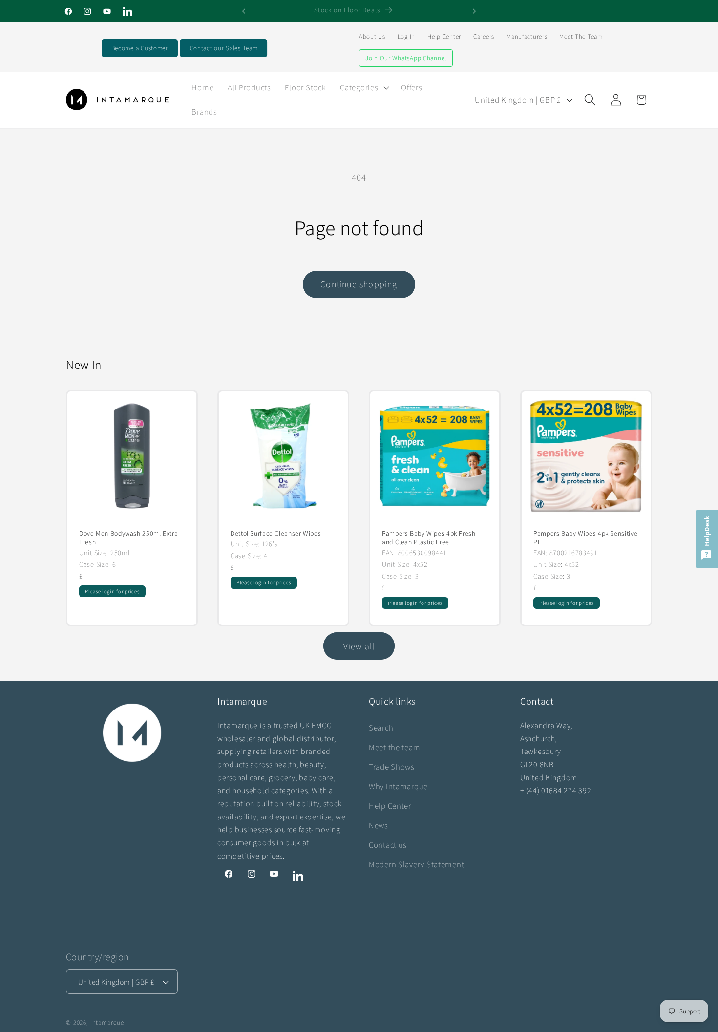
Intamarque (107, 1022)
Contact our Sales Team (224, 48)
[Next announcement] (474, 11)
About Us (372, 36)
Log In (406, 36)
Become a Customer (139, 48)
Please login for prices (112, 591)
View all (359, 646)
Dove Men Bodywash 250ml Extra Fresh (128, 537)
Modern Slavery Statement (416, 864)
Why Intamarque (398, 786)
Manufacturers (527, 36)
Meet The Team (580, 36)
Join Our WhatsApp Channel (405, 58)
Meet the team (394, 747)
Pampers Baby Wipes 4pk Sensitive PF (585, 537)
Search (381, 727)
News (378, 825)
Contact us (388, 844)
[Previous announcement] (243, 11)
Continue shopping (358, 284)
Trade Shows (392, 766)
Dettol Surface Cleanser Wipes (276, 533)
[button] (363, 87)
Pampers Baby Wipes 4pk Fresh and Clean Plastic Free (429, 537)
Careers (483, 36)
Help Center (444, 36)
